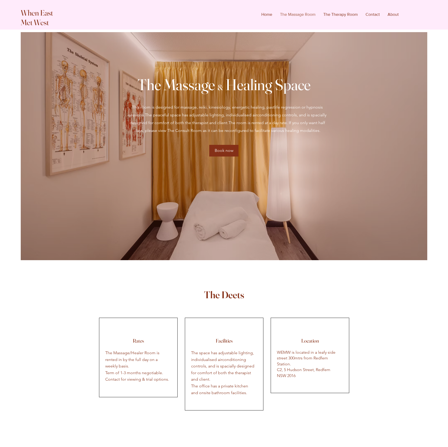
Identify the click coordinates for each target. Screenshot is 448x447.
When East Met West (37, 17)
